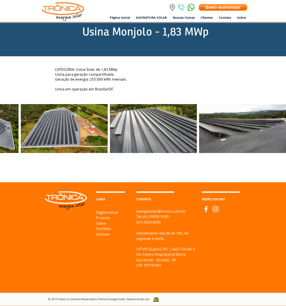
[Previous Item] (7, 128)
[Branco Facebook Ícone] (206, 209)
